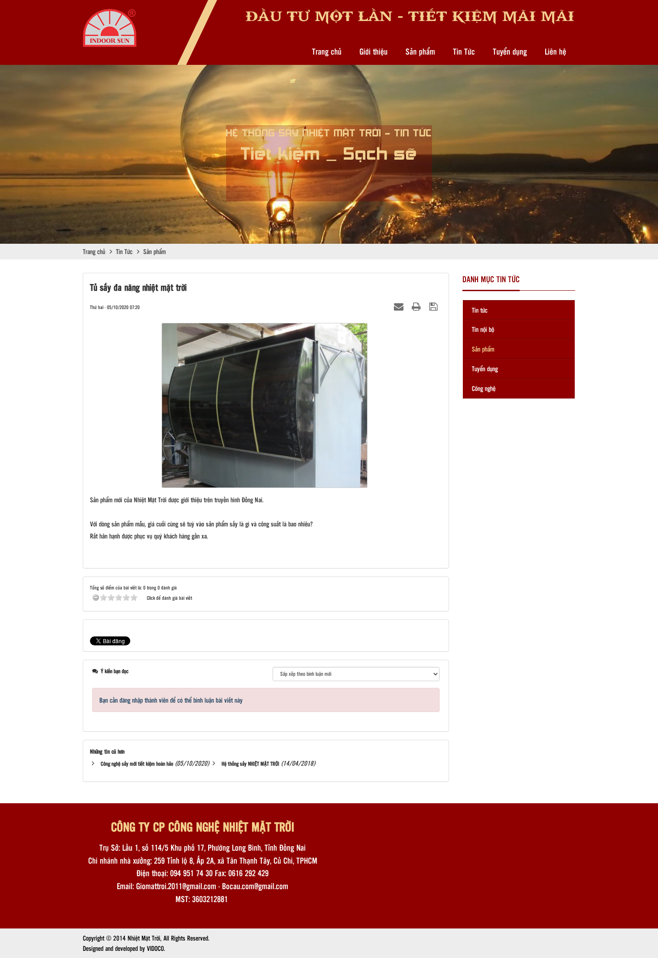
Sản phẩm (420, 51)
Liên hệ (555, 51)
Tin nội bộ (483, 329)
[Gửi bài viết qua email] (400, 306)
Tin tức (479, 309)
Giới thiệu (373, 51)
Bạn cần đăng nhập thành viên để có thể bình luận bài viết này (171, 699)
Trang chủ (327, 51)
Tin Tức (464, 51)
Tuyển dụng (510, 51)
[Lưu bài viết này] (434, 306)
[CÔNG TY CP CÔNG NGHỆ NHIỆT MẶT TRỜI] (110, 27)
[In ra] (417, 306)
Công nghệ (484, 388)
